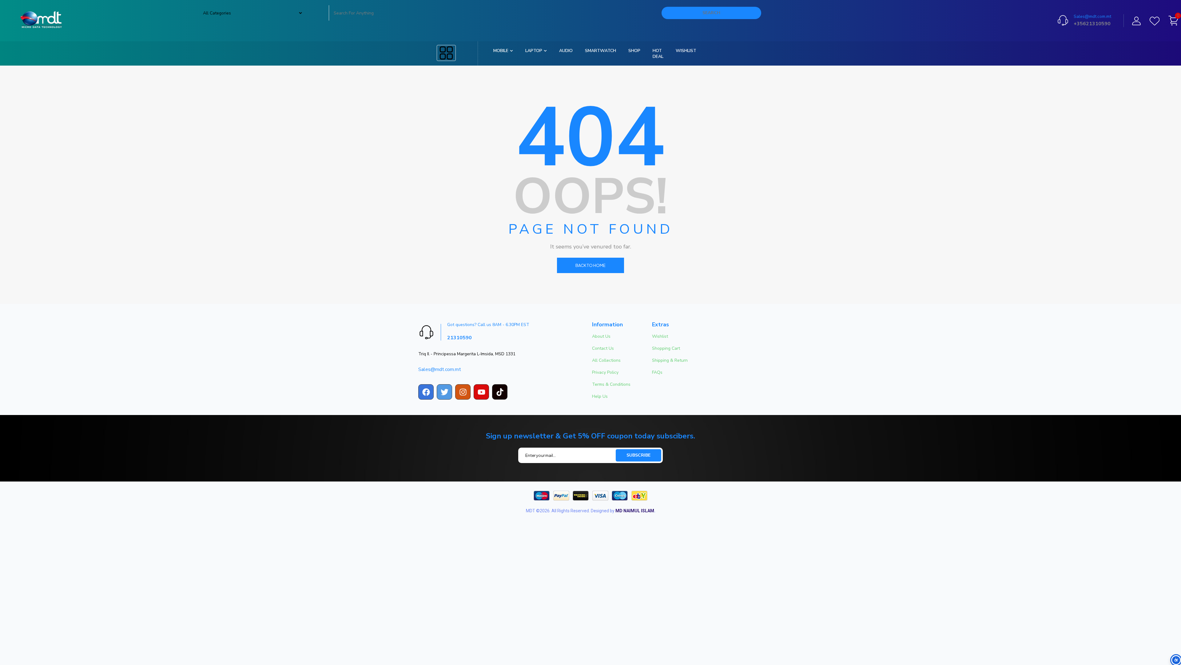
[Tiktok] (499, 392)
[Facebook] (426, 392)
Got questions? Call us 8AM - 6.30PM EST (488, 325)
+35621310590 (1092, 23)
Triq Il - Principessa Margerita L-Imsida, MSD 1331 (466, 354)
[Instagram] (463, 392)
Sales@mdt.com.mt (1092, 16)
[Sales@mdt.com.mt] (1063, 20)
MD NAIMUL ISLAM (634, 510)
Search (711, 13)
